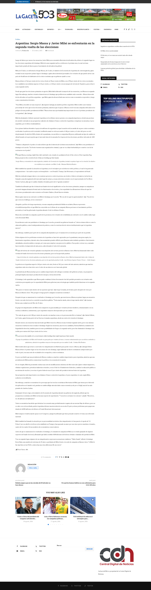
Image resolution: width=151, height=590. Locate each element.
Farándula (107, 29)
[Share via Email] (68, 457)
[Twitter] (126, 29)
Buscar (59, 545)
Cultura (96, 29)
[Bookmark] (135, 29)
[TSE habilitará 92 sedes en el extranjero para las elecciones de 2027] (83, 505)
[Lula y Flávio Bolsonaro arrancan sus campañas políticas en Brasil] (55, 505)
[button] (32, 1)
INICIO (17, 29)
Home (116, 29)
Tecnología (69, 29)
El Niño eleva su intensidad (109, 51)
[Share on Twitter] (61, 457)
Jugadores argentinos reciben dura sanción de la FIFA (118, 46)
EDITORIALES (39, 29)
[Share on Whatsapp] (63, 457)
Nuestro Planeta (83, 29)
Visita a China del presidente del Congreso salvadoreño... (28, 518)
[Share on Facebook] (59, 457)
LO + (59, 29)
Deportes (50, 29)
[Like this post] (57, 457)
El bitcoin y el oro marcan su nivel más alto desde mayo (51, 1)
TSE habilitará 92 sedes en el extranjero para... (83, 518)
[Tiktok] (129, 29)
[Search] (132, 29)
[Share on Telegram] (66, 457)
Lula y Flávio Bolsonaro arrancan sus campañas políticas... (55, 518)
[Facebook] (124, 29)
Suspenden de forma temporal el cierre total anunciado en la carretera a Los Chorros (115, 63)
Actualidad (26, 29)
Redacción (25, 50)
